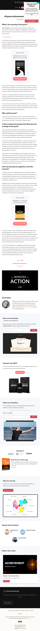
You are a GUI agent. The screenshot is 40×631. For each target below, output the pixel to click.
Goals (13, 610)
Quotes (3, 118)
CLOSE (38, 2)
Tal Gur (14, 301)
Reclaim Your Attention (30, 530)
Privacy (31, 610)
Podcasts (22, 610)
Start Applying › (20, 266)
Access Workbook (20, 372)
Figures (26, 610)
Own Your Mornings (22, 538)
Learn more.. (13, 467)
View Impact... (28, 618)
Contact (20, 613)
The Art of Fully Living (27, 306)
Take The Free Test (8, 490)
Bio (35, 116)
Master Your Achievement (11, 576)
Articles (15, 610)
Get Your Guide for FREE (20, 78)
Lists (29, 610)
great (18, 263)
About (16, 7)
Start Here (8, 602)
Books (19, 610)
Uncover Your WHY (10, 363)
